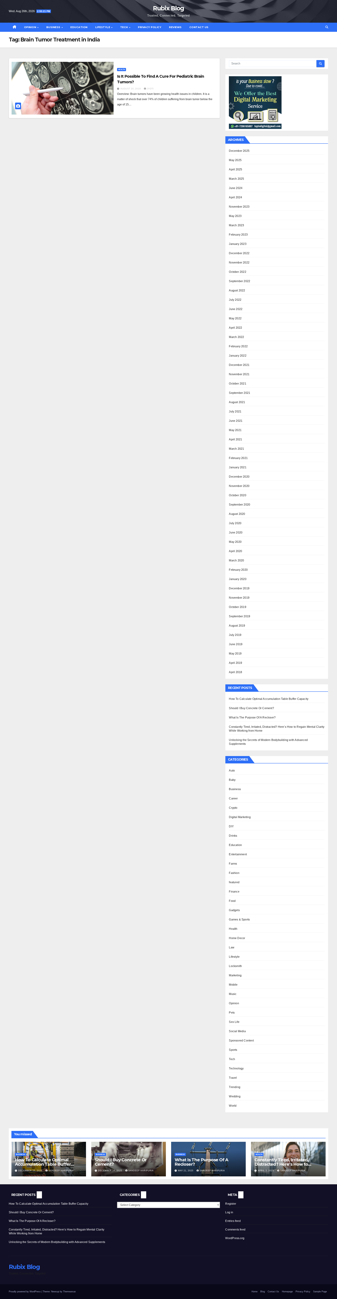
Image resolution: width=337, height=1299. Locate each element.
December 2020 (239, 476)
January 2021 (237, 467)
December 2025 (239, 150)
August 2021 (237, 402)
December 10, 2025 (30, 1170)
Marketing (235, 975)
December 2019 (239, 588)
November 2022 (239, 262)
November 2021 (239, 374)
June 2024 (235, 188)
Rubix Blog (168, 8)
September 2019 (239, 616)
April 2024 (235, 197)
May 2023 (235, 215)
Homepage (287, 1291)
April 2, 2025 (266, 1170)
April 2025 (235, 169)
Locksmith (235, 966)
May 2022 (235, 318)
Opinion (30, 27)
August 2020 (237, 513)
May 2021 (235, 430)
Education (79, 27)
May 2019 (235, 653)
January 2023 (237, 243)
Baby (232, 779)
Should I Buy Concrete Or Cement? (251, 708)
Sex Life (234, 1021)
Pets (232, 1012)
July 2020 (235, 523)
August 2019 (237, 625)
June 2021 (235, 420)
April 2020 (235, 551)
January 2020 (237, 579)
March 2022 (236, 337)
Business (53, 27)
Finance (234, 891)
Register (230, 1203)
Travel (233, 1077)
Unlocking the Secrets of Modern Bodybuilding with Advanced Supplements (57, 1242)
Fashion (234, 872)
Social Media (237, 1031)
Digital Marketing (239, 817)
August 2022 (237, 290)
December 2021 (239, 364)
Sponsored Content (241, 1040)
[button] (326, 27)
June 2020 (235, 532)
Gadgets (234, 910)
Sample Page (320, 1291)
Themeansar (69, 1291)
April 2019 (235, 662)
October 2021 (237, 383)
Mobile (233, 984)
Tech (124, 27)
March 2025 (236, 178)
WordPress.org (234, 1238)
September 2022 (239, 281)
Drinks (233, 835)
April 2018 (235, 672)
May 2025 (235, 160)
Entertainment (238, 854)
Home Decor (237, 938)
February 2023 (238, 234)
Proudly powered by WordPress (25, 1291)
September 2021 (239, 392)
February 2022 (238, 346)
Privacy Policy (149, 27)
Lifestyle (103, 27)
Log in (229, 1212)
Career (233, 798)
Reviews (175, 27)
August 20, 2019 (130, 88)
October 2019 (237, 606)
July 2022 (235, 299)
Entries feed (232, 1220)
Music (232, 993)
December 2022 (239, 253)
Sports (233, 1049)
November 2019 (239, 597)
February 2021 (238, 458)
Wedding (234, 1096)
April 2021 (235, 439)
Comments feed (235, 1229)
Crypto (233, 807)
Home (254, 1291)
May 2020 (235, 541)
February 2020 (238, 569)
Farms (233, 863)
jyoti (150, 88)
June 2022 (235, 309)
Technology (236, 1068)
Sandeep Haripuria (61, 1170)
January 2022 (237, 355)
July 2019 (235, 634)
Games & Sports (239, 919)
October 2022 (237, 271)
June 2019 (235, 644)
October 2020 (237, 495)
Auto (232, 770)
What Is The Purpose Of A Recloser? (252, 717)
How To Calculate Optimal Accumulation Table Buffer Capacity (268, 698)
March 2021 (236, 448)
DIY (231, 826)
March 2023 (236, 225)
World (232, 1105)
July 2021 (235, 411)
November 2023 (239, 206)
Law (231, 947)
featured (234, 882)
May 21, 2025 (186, 1170)
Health (121, 69)
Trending (234, 1087)
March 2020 (236, 560)
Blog (262, 1291)
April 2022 (235, 327)
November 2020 (239, 485)
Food (232, 900)
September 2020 (239, 504)
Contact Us (199, 27)
